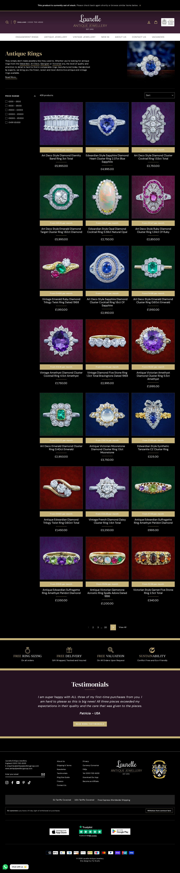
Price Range (12, 96)
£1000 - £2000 (16, 110)
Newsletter (61, 769)
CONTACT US (139, 37)
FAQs (85, 769)
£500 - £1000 (15, 106)
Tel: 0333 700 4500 (91, 773)
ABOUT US (120, 37)
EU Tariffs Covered (62, 800)
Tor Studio (96, 861)
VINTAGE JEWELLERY (84, 37)
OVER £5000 (15, 122)
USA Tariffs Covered (84, 800)
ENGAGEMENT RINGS (27, 37)
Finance (60, 781)
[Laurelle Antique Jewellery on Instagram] (6, 782)
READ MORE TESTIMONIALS (90, 724)
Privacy (86, 761)
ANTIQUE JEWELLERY (55, 37)
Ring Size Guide (63, 777)
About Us (61, 761)
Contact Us (61, 785)
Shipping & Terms (64, 765)
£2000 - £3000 (16, 114)
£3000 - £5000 (16, 118)
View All (122, 627)
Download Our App (90, 777)
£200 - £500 (15, 101)
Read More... (11, 77)
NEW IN (105, 37)
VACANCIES (158, 37)
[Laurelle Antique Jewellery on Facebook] (12, 782)
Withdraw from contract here (159, 811)
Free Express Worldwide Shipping (114, 800)
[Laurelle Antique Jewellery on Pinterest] (23, 782)
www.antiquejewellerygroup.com (18, 768)
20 (105, 627)
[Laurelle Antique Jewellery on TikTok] (29, 782)
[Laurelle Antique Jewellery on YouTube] (18, 782)
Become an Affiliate (91, 781)
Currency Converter (91, 765)
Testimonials (62, 773)
